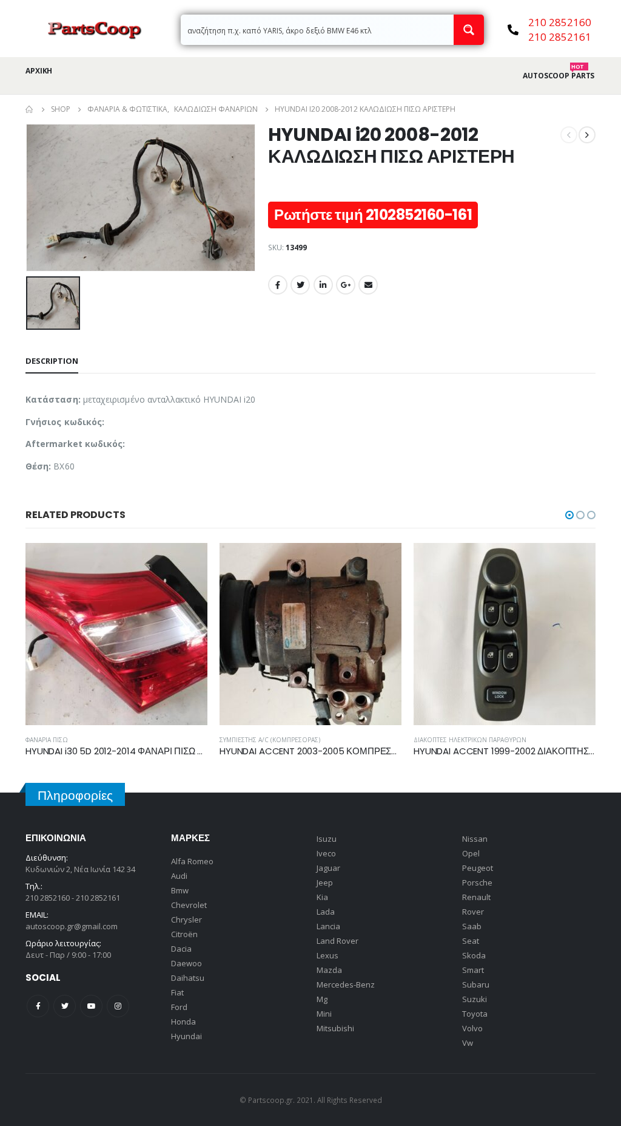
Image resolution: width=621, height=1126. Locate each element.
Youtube (91, 1006)
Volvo (472, 1028)
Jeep (325, 882)
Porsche (477, 882)
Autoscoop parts (558, 76)
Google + (345, 285)
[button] (569, 515)
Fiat (177, 992)
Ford (179, 1006)
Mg (322, 999)
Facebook (277, 285)
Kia (322, 897)
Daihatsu (187, 977)
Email (368, 285)
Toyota (475, 1013)
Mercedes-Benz (346, 984)
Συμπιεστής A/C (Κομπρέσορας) (270, 739)
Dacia (181, 948)
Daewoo (186, 963)
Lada (326, 911)
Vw (467, 1042)
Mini (324, 1013)
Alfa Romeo (192, 861)
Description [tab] (51, 360)
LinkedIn (323, 285)
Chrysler (186, 919)
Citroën (184, 934)
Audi (179, 875)
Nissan (475, 838)
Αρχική (38, 71)
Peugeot (477, 867)
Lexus (327, 955)
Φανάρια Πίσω (46, 739)
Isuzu (327, 838)
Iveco (326, 853)
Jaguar (328, 867)
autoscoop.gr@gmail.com (71, 926)
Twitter (300, 285)
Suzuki (474, 999)
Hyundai (186, 1036)
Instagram (118, 1006)
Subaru (475, 984)
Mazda (329, 969)
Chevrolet (189, 904)
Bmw (180, 890)
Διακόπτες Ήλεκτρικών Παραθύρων (470, 739)
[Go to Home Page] (29, 109)
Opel (471, 853)
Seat (470, 940)
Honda (183, 1021)
